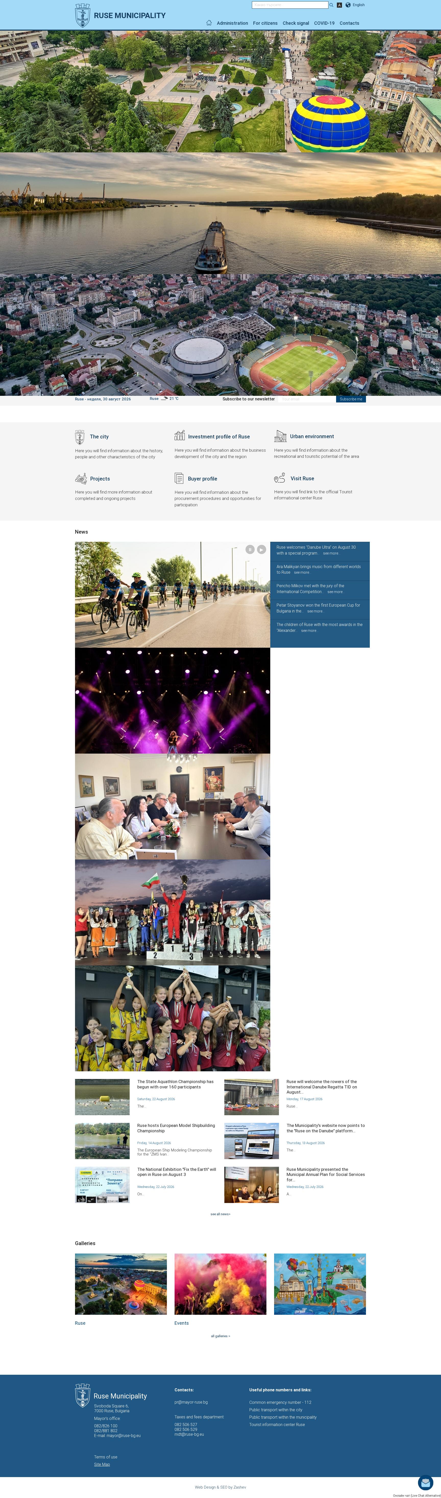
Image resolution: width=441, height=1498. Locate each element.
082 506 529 (186, 1429)
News (81, 532)
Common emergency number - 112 (280, 1402)
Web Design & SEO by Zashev (220, 1487)
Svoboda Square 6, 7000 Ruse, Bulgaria (111, 1408)
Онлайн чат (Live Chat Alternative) (417, 1495)
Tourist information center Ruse (277, 1424)
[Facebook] (364, 23)
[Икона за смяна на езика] (349, 5)
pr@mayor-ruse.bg (191, 1402)
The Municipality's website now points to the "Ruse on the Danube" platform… (326, 1128)
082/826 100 (105, 1425)
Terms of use (105, 1457)
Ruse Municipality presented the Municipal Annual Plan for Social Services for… (326, 1174)
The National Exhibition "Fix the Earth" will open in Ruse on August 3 (176, 1172)
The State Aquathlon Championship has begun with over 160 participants (175, 1084)
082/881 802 (105, 1430)
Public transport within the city (275, 1409)
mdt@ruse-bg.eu (189, 1434)
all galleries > (220, 1336)
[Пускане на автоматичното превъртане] (431, 39)
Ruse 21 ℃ (164, 398)
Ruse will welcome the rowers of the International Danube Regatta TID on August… (322, 1087)
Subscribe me (351, 399)
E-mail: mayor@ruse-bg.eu (117, 1435)
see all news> (220, 1214)
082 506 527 (186, 1424)
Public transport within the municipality (283, 1417)
